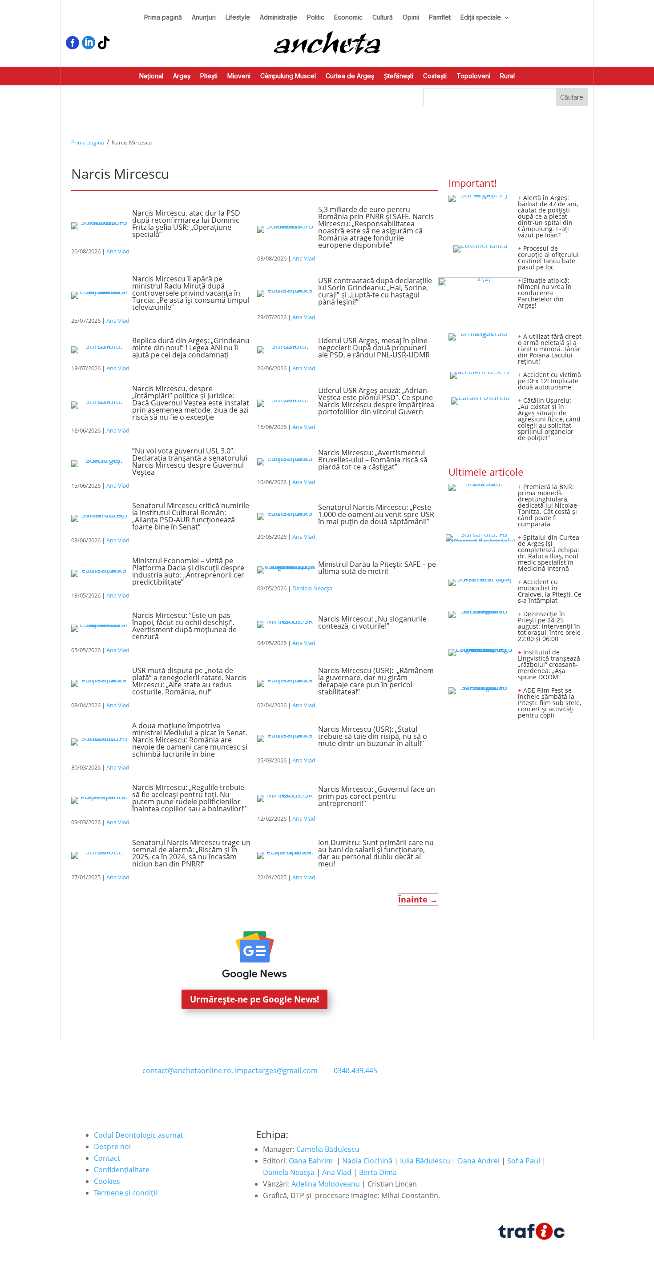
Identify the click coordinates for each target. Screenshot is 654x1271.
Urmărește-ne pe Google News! (254, 999)
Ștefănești (398, 76)
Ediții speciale (480, 17)
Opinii (411, 17)
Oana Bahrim (311, 1161)
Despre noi (112, 1146)
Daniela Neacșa (312, 588)
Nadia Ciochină (367, 1161)
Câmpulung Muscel (288, 76)
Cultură (382, 17)
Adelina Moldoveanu (325, 1184)
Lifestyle (238, 17)
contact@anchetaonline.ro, (187, 1070)
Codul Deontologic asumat (138, 1135)
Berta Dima (378, 1172)
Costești (435, 76)
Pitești (209, 76)
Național (151, 76)
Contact (107, 1158)
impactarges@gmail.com (276, 1070)
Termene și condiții (125, 1193)
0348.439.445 (355, 1070)
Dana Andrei (479, 1161)
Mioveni (238, 76)
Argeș (181, 76)
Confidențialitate (121, 1170)
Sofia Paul (523, 1161)
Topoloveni (473, 76)
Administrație (278, 17)
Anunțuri (204, 17)
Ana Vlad (117, 251)
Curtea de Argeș (350, 76)
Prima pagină (163, 17)
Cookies (107, 1181)
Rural (507, 76)
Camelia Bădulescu (327, 1149)
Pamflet (440, 17)
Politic (315, 17)
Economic (348, 17)
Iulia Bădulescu (425, 1161)
